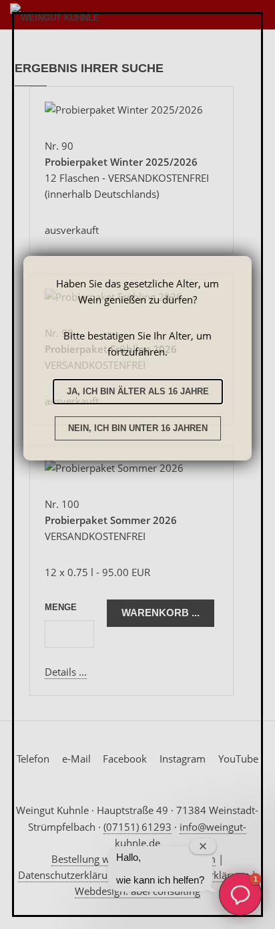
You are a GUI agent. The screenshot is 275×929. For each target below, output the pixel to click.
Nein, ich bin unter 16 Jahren (138, 428)
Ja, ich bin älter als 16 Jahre (138, 391)
